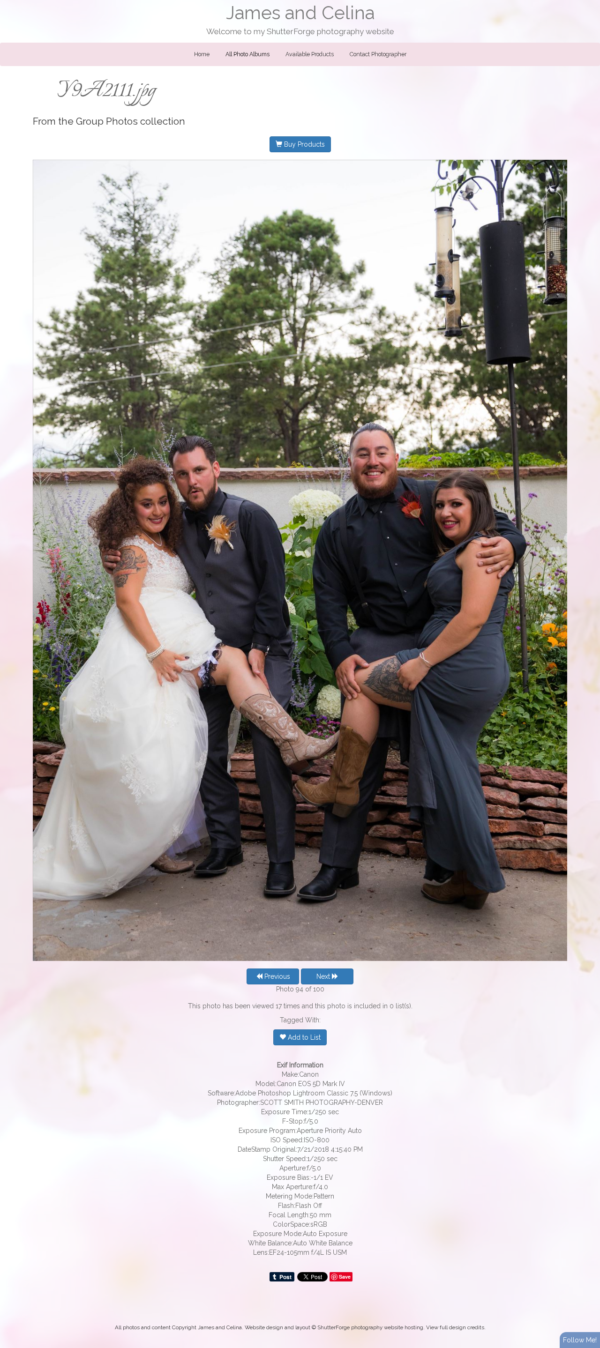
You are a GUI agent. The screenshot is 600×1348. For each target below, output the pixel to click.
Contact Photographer (378, 54)
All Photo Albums (247, 54)
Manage (587, 4)
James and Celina (300, 12)
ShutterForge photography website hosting (370, 1327)
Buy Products (303, 144)
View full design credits (455, 1327)
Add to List (303, 1037)
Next (324, 976)
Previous (276, 976)
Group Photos (107, 121)
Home (202, 54)
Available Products (309, 54)
